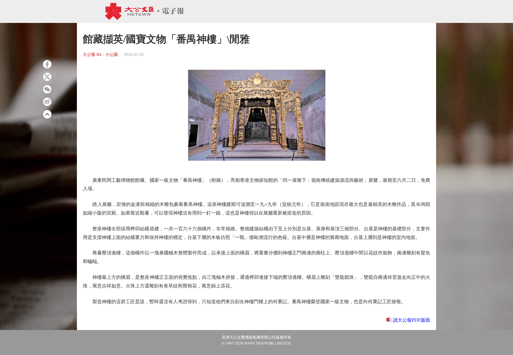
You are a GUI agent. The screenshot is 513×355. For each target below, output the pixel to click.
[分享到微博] (47, 101)
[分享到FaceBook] (47, 64)
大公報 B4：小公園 (100, 54)
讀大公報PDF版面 (411, 320)
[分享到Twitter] (47, 76)
